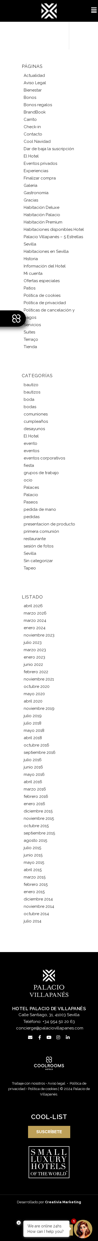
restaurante (35, 538)
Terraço (31, 339)
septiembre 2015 (39, 833)
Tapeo (30, 568)
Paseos (31, 502)
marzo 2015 (34, 877)
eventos (31, 450)
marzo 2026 (35, 613)
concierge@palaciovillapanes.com (49, 1028)
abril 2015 (33, 869)
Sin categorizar (38, 560)
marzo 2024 (35, 620)
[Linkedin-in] (68, 1037)
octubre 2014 (36, 913)
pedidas (31, 516)
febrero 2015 (36, 884)
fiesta (29, 465)
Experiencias (36, 170)
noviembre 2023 (39, 635)
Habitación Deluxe (41, 207)
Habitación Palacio (42, 214)
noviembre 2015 (39, 818)
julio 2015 (32, 847)
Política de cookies (42, 295)
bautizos (32, 392)
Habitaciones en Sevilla (46, 251)
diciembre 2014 (38, 899)
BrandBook (35, 112)
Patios (29, 288)
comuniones (36, 414)
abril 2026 (33, 605)
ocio (28, 480)
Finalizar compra (40, 178)
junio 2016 (33, 767)
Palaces (31, 487)
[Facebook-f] (39, 1037)
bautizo (31, 384)
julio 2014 (32, 921)
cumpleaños (36, 421)
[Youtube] (49, 1037)
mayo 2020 (34, 693)
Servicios (32, 324)
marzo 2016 (35, 789)
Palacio (31, 494)
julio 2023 (33, 642)
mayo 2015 (34, 862)
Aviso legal (56, 1083)
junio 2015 (33, 855)
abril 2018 (33, 737)
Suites (29, 332)
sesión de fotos (38, 546)
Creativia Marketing (63, 1202)
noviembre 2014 (39, 906)
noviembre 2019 (39, 708)
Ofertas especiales (42, 280)
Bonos (30, 97)
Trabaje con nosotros (28, 1083)
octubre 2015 (36, 825)
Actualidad (34, 75)
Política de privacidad (45, 302)
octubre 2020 (37, 686)
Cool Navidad (37, 141)
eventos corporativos (44, 458)
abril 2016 (33, 781)
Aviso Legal (35, 82)
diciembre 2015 (38, 811)
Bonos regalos (38, 104)
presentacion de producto (49, 524)
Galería (30, 185)
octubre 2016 (36, 745)
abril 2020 (33, 701)
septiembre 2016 (40, 752)
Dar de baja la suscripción (49, 148)
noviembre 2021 (39, 679)
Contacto (33, 134)
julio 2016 (33, 759)
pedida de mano (40, 509)
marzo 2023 (35, 649)
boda (29, 399)
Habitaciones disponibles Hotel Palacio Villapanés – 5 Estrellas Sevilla (54, 237)
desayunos (34, 428)
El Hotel (31, 156)
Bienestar (33, 90)
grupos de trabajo (41, 472)
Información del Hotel (45, 266)
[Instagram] (58, 1037)
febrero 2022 (36, 671)
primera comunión (41, 531)
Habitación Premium (43, 222)
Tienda (30, 346)
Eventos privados (40, 163)
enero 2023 (34, 657)
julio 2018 (32, 723)
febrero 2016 (36, 796)
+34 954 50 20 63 (58, 1021)
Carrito (30, 119)
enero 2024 (34, 627)
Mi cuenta (33, 273)
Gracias (31, 200)
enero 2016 (34, 803)
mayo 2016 (34, 774)
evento (30, 443)
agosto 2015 (35, 840)
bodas (30, 406)
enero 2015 (34, 891)
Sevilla (30, 553)
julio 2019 (33, 715)
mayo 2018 (34, 730)
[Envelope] (30, 1037)
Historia (31, 258)
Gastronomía (36, 192)
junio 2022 (33, 664)
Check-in (32, 126)
